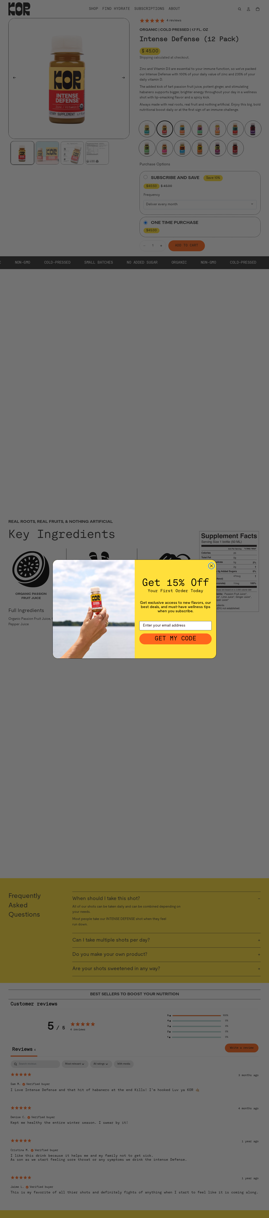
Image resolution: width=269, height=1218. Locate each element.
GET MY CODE (175, 639)
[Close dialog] (211, 566)
